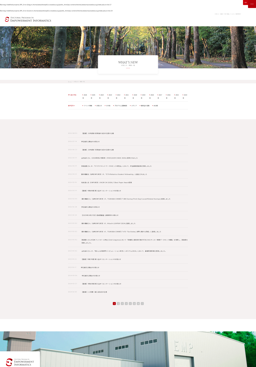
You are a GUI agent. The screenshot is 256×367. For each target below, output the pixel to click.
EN (245, 3)
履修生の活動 (145, 106)
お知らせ (99, 106)
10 (134, 304)
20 (138, 304)
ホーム (70, 81)
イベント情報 (88, 106)
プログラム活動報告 (120, 106)
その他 (108, 106)
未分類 (156, 106)
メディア (134, 106)
